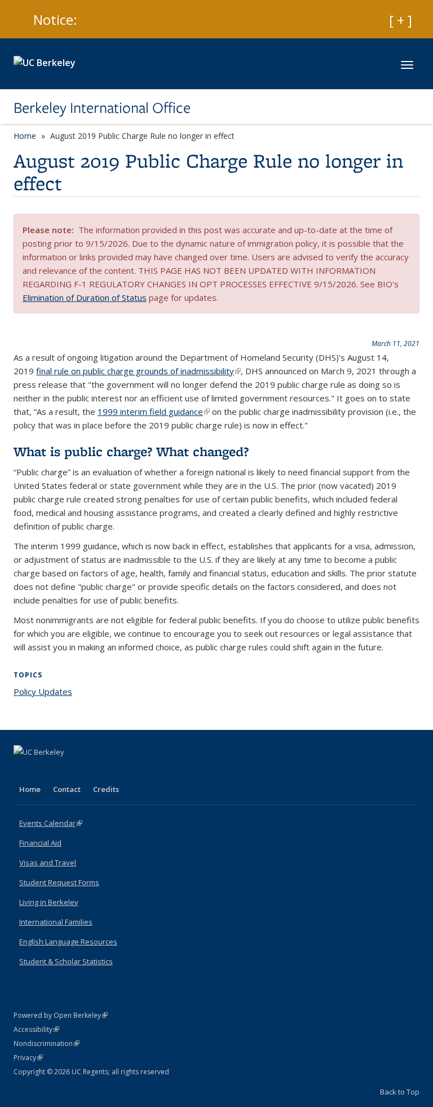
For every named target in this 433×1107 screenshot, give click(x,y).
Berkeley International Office (102, 108)
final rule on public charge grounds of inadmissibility (138, 371)
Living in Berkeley (48, 902)
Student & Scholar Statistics (66, 961)
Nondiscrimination (46, 1043)
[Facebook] (23, 771)
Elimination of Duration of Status (85, 297)
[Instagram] (89, 771)
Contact (67, 789)
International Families (55, 922)
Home (25, 135)
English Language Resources (68, 942)
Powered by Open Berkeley (61, 1015)
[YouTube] (67, 771)
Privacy (28, 1057)
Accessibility (36, 1029)
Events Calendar (50, 823)
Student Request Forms (59, 882)
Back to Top (399, 1092)
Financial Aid (40, 843)
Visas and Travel (47, 862)
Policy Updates (43, 691)
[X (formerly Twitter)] (45, 771)
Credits (106, 789)
